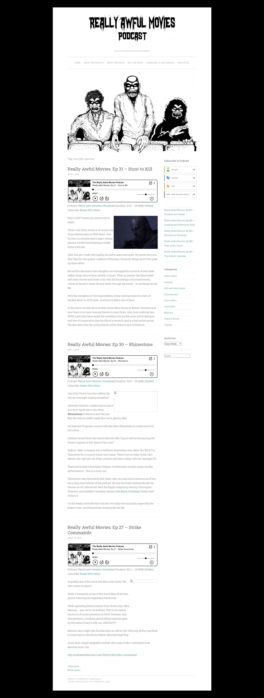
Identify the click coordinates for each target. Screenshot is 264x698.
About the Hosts (116, 63)
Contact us (183, 63)
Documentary (171, 294)
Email (83, 210)
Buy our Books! (136, 63)
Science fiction (171, 318)
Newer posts (74, 670)
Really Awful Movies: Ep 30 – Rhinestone (110, 344)
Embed (149, 205)
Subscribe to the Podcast (160, 63)
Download (108, 205)
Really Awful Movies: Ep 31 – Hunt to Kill (110, 169)
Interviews (169, 306)
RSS (90, 210)
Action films (170, 276)
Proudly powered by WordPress (84, 679)
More (97, 210)
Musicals (168, 312)
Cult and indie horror (174, 288)
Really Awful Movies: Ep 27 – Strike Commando (104, 529)
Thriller (168, 324)
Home (78, 63)
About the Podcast (94, 63)
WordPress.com (101, 682)
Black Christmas (130, 491)
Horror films (170, 300)
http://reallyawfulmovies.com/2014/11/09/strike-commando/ (102, 655)
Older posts (73, 666)
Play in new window (89, 205)
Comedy (168, 282)
